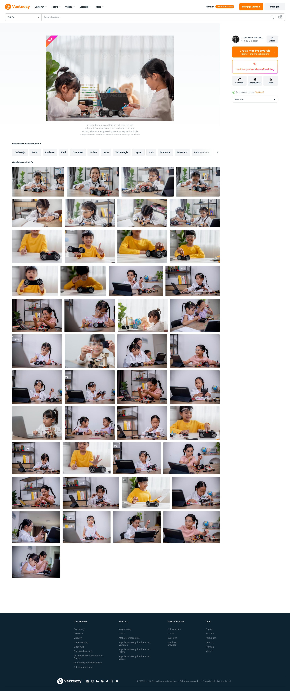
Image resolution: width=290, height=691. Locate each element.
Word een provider (172, 643)
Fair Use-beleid (224, 681)
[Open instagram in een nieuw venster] (92, 681)
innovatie (165, 152)
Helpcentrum (174, 629)
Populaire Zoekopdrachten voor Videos (135, 657)
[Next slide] (215, 152)
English (209, 629)
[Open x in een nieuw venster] (112, 681)
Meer (98, 6)
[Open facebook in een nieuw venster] (87, 681)
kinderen (49, 152)
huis (151, 152)
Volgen (272, 40)
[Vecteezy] (17, 7)
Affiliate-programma (129, 637)
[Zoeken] (272, 17)
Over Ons (172, 637)
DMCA (122, 633)
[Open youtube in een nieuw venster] (117, 681)
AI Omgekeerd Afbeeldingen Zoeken (88, 657)
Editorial (84, 6)
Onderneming (81, 642)
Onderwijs (79, 646)
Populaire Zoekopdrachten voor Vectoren (135, 643)
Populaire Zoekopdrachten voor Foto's (135, 650)
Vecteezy (78, 633)
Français (210, 646)
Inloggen (274, 6)
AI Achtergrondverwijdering (88, 662)
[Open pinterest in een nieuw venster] (102, 681)
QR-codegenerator (83, 667)
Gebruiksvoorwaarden (190, 681)
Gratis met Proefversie (255, 52)
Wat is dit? (259, 92)
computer (78, 152)
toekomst (182, 152)
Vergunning (125, 629)
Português (211, 637)
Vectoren (39, 6)
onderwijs (20, 152)
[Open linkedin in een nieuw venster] (97, 681)
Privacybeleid (209, 681)
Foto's (54, 6)
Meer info (239, 99)
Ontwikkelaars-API (83, 651)
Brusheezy (79, 629)
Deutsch (210, 642)
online (93, 152)
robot (35, 152)
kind (63, 152)
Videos (68, 6)
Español (210, 633)
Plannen (210, 6)
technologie (121, 152)
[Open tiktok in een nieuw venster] (107, 681)
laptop (138, 152)
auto (106, 152)
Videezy (78, 637)
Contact (171, 633)
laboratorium (201, 152)
